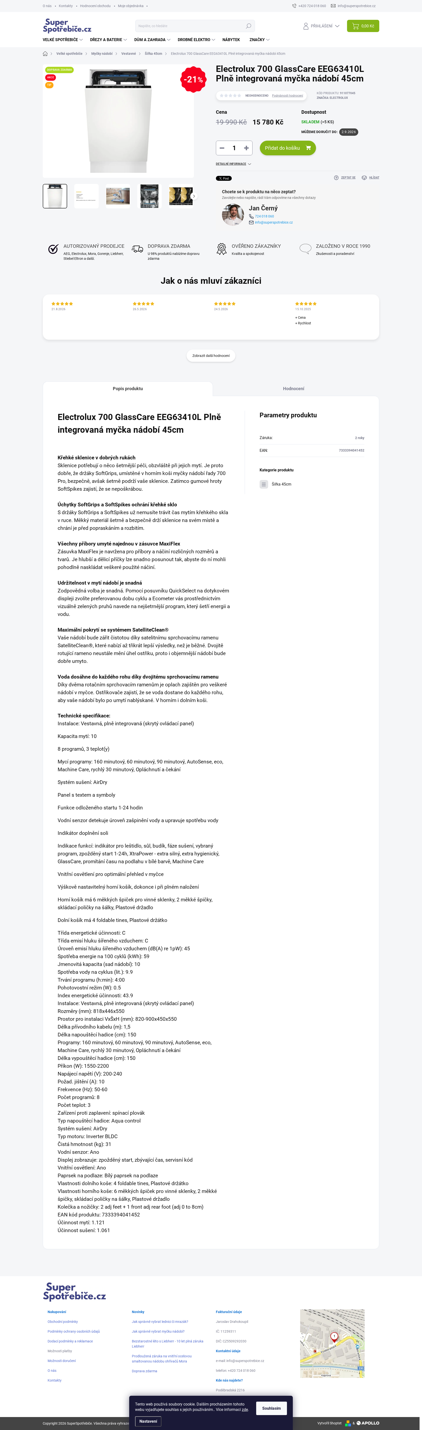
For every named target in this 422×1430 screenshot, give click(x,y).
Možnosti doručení (62, 1361)
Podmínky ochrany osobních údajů (74, 1331)
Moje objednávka (131, 6)
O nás (47, 6)
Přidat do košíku (282, 148)
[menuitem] (63, 40)
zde (245, 1409)
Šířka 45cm (281, 484)
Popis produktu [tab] (128, 388)
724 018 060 (264, 216)
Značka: (332, 98)
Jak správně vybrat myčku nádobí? (158, 1331)
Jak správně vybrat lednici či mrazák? (160, 1322)
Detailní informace (231, 164)
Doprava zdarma (144, 1371)
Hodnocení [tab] (293, 388)
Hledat (248, 26)
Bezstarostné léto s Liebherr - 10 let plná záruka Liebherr (167, 1343)
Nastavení (148, 1421)
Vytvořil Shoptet (329, 1423)
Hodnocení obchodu (95, 6)
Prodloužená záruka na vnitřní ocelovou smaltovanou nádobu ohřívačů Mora (162, 1358)
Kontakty (66, 6)
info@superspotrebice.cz (274, 222)
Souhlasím (271, 1408)
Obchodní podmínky (63, 1322)
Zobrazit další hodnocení (211, 356)
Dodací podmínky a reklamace (70, 1341)
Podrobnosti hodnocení (287, 95)
